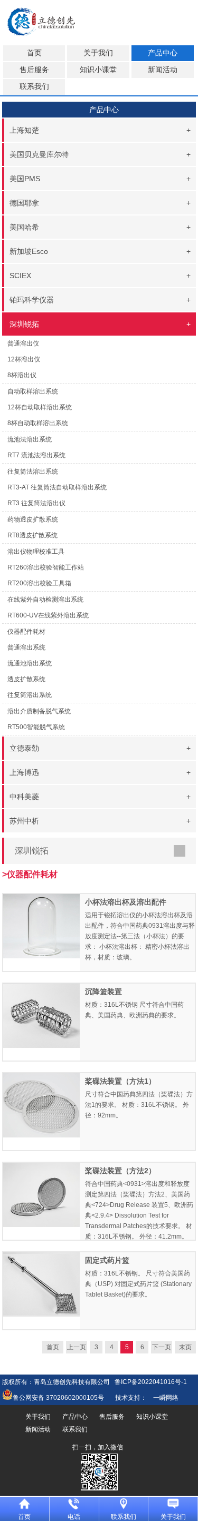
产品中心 (162, 53)
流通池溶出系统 (29, 663)
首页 (34, 53)
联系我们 (34, 87)
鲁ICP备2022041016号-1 (151, 1382)
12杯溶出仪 (23, 359)
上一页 (76, 1347)
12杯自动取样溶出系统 (39, 407)
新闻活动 (162, 70)
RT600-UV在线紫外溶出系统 (48, 615)
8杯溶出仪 (21, 375)
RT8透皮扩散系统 (32, 535)
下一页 (161, 1347)
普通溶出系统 (26, 647)
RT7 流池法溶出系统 (36, 455)
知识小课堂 (98, 70)
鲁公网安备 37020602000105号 (58, 1397)
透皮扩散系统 (26, 679)
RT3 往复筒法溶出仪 (36, 503)
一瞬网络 (162, 1397)
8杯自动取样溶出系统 (37, 423)
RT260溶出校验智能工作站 (45, 567)
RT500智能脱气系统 (36, 727)
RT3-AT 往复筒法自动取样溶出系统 (57, 487)
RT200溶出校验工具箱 (39, 583)
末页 (185, 1347)
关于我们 (98, 53)
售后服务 (34, 70)
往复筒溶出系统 (29, 695)
